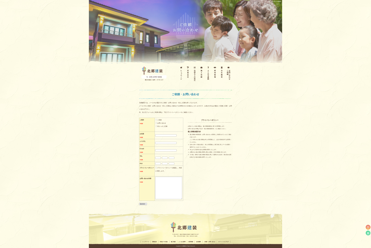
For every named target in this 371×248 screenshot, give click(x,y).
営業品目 (188, 74)
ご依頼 (159, 120)
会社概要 (221, 74)
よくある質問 (208, 74)
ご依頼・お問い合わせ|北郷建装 (274, 1)
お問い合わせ (161, 123)
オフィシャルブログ (223, 241)
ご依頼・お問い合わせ (228, 74)
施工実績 (201, 74)
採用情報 (215, 74)
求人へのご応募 (162, 126)
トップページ (181, 74)
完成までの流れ (194, 74)
